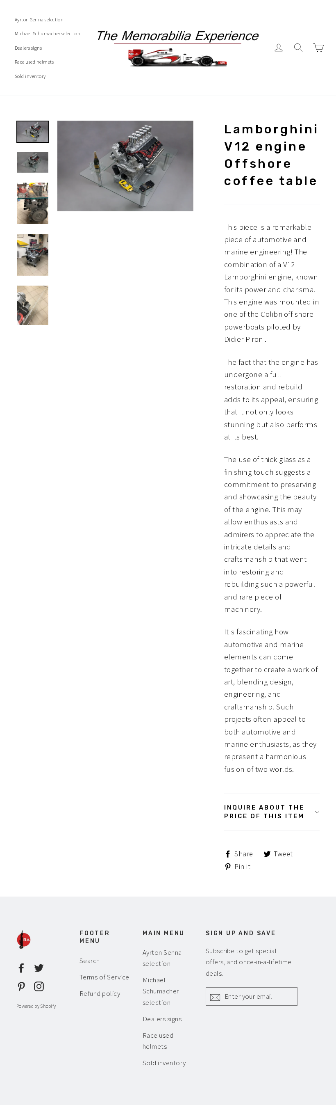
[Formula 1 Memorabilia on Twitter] (39, 967)
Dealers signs (28, 48)
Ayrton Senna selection (39, 19)
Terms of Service (104, 976)
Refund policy (99, 993)
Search (89, 960)
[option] (125, 166)
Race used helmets (34, 62)
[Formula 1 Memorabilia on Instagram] (39, 985)
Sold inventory (30, 76)
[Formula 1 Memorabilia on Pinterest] (21, 985)
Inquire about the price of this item (264, 812)
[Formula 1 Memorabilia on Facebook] (21, 967)
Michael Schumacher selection (47, 33)
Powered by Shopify (36, 1006)
